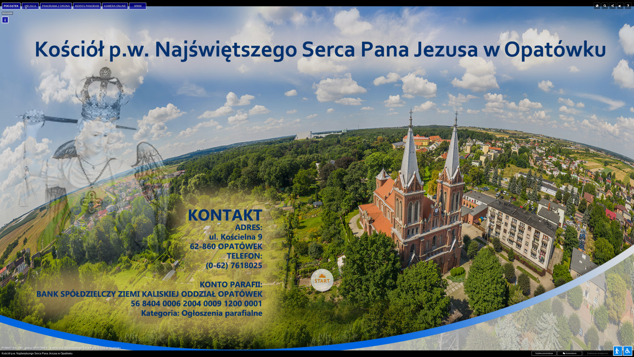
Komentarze (571, 353)
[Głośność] (620, 6)
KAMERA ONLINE (115, 6)
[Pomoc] (628, 6)
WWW (137, 6)
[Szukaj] (604, 6)
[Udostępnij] (612, 6)
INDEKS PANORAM (87, 6)
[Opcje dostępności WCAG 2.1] (627, 351)
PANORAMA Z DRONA (56, 6)
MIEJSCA (30, 6)
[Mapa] (597, 6)
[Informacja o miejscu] (5, 20)
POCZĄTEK (11, 6)
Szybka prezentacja (544, 353)
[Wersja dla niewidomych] (617, 351)
